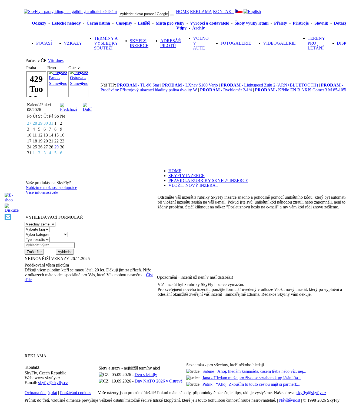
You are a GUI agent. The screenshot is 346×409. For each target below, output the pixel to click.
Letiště (144, 23)
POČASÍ (44, 43)
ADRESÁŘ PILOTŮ (170, 43)
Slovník (321, 23)
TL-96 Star (138, 85)
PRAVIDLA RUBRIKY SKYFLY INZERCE (208, 180)
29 (56, 147)
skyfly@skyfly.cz (53, 382)
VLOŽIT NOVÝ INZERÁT (193, 185)
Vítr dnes (56, 60)
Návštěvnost (289, 400)
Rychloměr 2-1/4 (226, 90)
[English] (252, 11)
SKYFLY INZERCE (139, 43)
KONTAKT (223, 11)
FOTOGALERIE (236, 43)
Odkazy (39, 23)
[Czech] (238, 11)
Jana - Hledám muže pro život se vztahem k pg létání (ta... (251, 377)
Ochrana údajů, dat (41, 392)
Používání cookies (75, 392)
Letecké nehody (66, 23)
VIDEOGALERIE (279, 43)
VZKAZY (73, 43)
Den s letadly (146, 374)
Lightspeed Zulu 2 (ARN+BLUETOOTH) (269, 85)
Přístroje (301, 23)
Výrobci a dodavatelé (209, 23)
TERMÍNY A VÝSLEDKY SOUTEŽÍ (106, 43)
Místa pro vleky (170, 23)
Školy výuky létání (252, 23)
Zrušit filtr (34, 252)
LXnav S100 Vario (190, 85)
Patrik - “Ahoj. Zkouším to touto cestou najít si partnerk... (251, 384)
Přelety (280, 23)
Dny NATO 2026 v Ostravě (158, 381)
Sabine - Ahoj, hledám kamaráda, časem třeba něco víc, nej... (254, 371)
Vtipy (181, 28)
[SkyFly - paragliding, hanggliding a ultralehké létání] (70, 11)
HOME (182, 11)
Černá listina (98, 23)
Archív (198, 28)
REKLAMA (201, 11)
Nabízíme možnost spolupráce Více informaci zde (51, 190)
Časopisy (124, 23)
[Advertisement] (58, 317)
